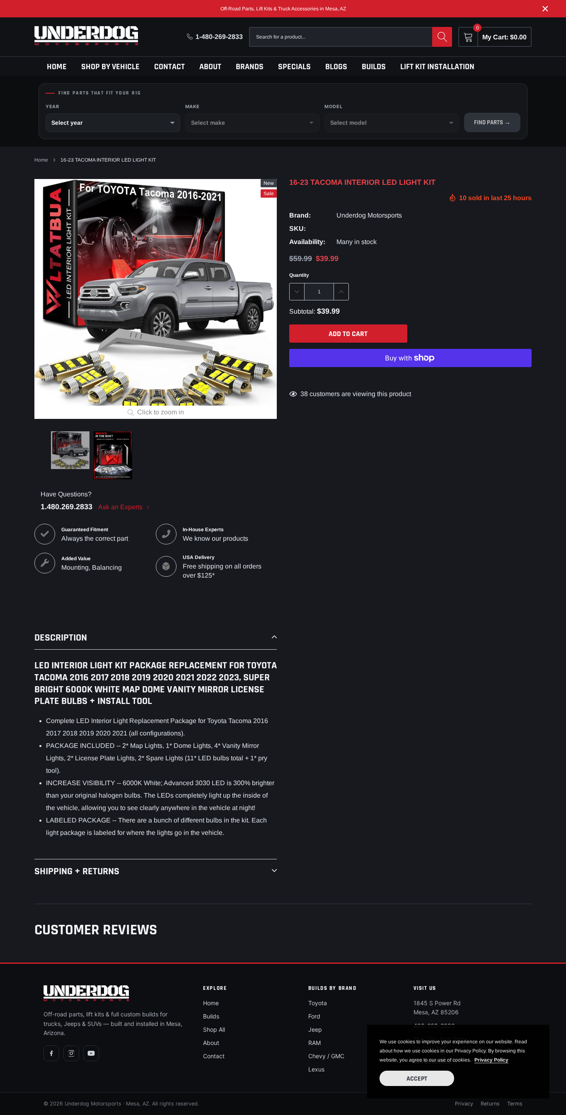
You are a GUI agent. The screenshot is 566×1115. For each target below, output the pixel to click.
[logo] (86, 35)
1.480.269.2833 (66, 507)
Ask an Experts (121, 506)
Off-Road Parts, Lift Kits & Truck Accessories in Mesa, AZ (283, 9)
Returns (490, 1103)
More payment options (410, 378)
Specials (294, 66)
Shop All (214, 1029)
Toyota (317, 1002)
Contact (169, 66)
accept (416, 1078)
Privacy (464, 1103)
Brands (250, 66)
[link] (70, 450)
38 (304, 393)
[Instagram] (71, 1053)
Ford (314, 1016)
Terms (514, 1103)
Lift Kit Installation (437, 66)
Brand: (300, 215)
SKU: (297, 228)
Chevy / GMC (326, 1055)
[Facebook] (51, 1053)
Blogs (336, 66)
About (210, 66)
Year (52, 106)
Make (192, 106)
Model (333, 106)
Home (57, 66)
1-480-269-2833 (219, 36)
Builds (374, 66)
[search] (442, 37)
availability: (307, 241)
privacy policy (491, 1060)
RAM (314, 1042)
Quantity (299, 275)
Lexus (316, 1069)
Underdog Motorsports (369, 215)
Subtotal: (302, 311)
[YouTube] (91, 1053)
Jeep (315, 1029)
